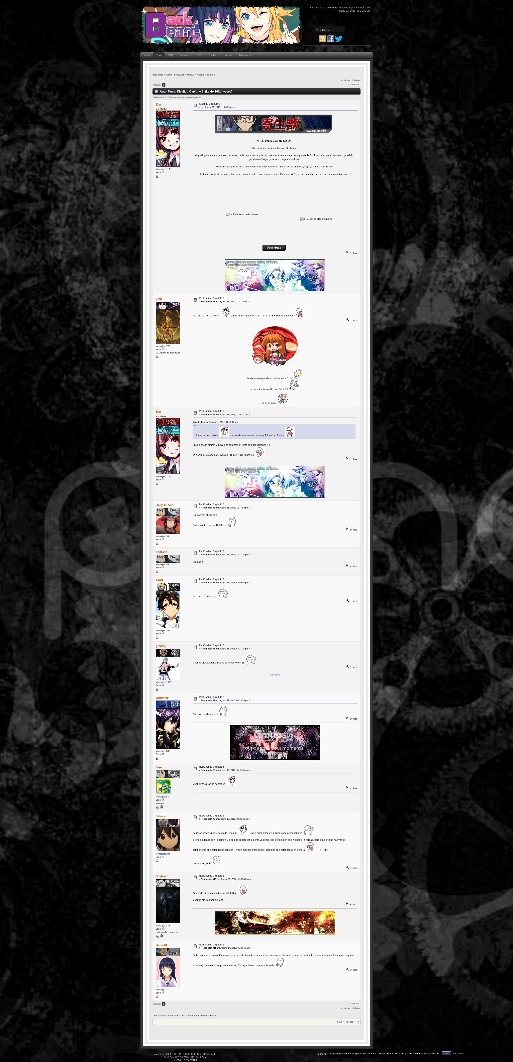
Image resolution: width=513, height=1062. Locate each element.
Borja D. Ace (164, 505)
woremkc (162, 697)
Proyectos (185, 55)
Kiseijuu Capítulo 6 (209, 104)
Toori (159, 580)
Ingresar (227, 55)
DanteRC (162, 945)
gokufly (161, 646)
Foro (159, 55)
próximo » (356, 80)
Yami (159, 767)
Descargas (274, 247)
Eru (158, 104)
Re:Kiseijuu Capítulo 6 (211, 298)
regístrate (365, 7)
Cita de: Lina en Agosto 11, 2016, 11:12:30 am (215, 422)
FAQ (170, 55)
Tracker (212, 55)
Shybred (162, 876)
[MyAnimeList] (161, 937)
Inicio (147, 55)
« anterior (345, 80)
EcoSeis (161, 552)
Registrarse (245, 55)
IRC (199, 55)
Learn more (458, 1053)
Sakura (161, 816)
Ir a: (339, 1022)
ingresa (353, 7)
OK (446, 1053)
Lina (159, 298)
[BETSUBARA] (161, 808)
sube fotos (275, 674)
